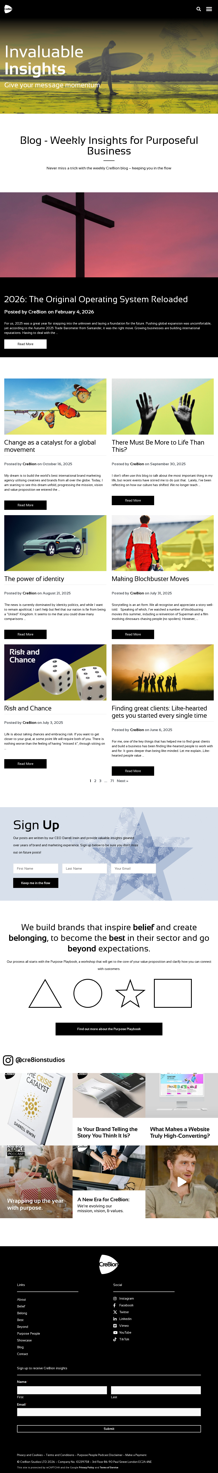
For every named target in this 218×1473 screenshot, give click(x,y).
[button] (198, 9)
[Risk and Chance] (55, 672)
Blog (7, 288)
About (21, 1299)
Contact (22, 1354)
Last (114, 1397)
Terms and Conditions (60, 1455)
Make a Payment (135, 1455)
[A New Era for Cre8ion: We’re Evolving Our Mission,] (109, 1182)
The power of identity (34, 578)
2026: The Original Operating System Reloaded (96, 299)
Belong (22, 1313)
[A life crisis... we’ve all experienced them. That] (36, 1109)
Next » (122, 781)
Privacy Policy (86, 1467)
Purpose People (28, 1333)
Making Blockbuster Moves (151, 578)
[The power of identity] (55, 543)
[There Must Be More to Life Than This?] (163, 407)
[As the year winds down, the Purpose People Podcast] (36, 1182)
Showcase (24, 1340)
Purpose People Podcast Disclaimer (99, 1455)
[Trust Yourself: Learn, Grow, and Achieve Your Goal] (181, 1182)
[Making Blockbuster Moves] (163, 543)
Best (20, 1320)
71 (112, 781)
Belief (21, 1306)
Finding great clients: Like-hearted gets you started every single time (159, 712)
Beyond (22, 1326)
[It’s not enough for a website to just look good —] (181, 1109)
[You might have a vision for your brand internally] (109, 1109)
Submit (109, 1428)
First (20, 1397)
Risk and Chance (28, 708)
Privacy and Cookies (30, 1455)
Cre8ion (29, 464)
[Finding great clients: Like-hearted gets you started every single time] (163, 672)
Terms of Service (109, 1467)
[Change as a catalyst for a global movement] (55, 407)
